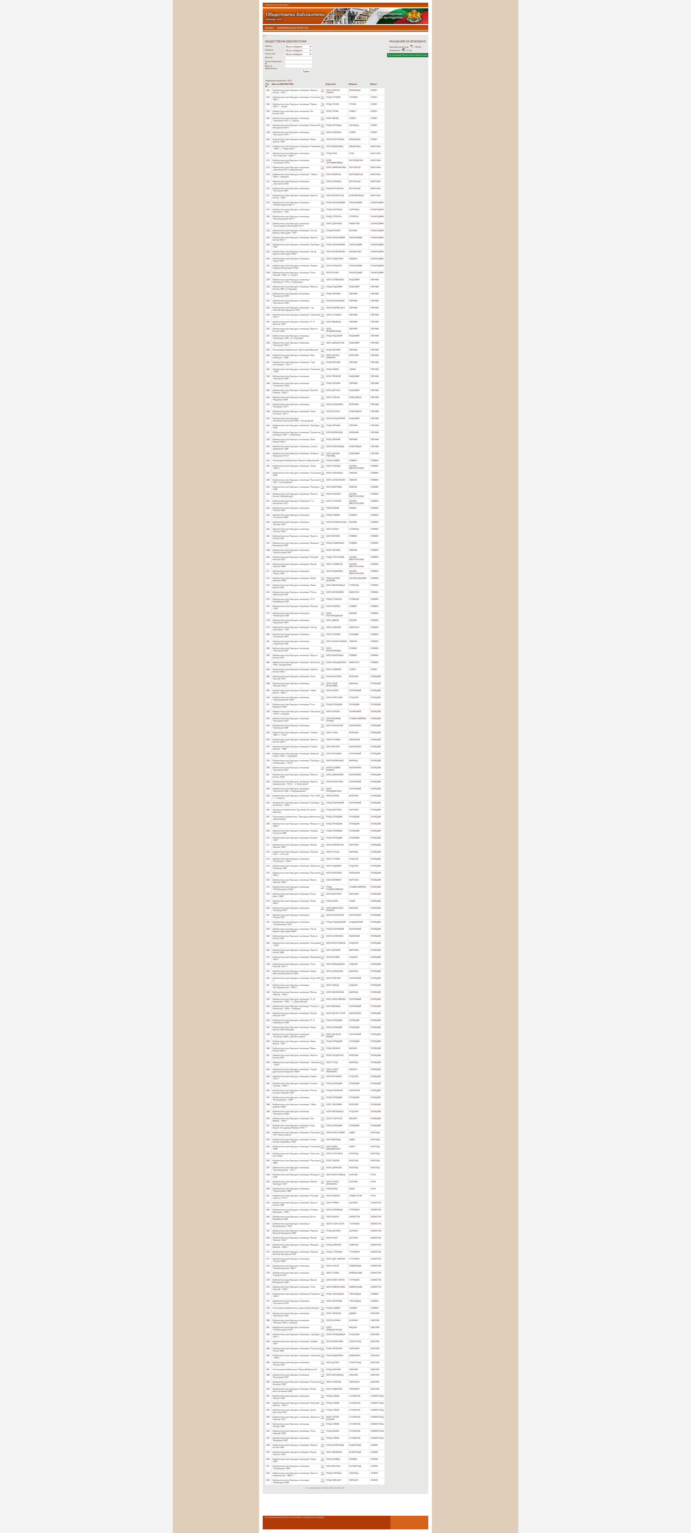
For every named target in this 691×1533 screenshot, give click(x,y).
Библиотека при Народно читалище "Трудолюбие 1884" (291, 1190)
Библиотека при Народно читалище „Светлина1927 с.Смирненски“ (291, 168)
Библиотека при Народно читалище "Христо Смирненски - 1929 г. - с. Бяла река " (295, 783)
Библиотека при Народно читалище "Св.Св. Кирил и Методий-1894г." (295, 930)
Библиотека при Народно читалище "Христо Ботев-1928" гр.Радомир (295, 288)
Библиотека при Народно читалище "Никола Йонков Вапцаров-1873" (295, 1253)
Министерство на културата (288, 1517)
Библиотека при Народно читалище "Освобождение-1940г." (291, 1267)
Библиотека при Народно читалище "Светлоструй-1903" (291, 551)
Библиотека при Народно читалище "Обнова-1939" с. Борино (291, 1321)
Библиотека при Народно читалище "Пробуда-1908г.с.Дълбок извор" (291, 1035)
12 (338, 1488)
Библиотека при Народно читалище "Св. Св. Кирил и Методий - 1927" (295, 231)
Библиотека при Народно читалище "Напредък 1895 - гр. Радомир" (291, 337)
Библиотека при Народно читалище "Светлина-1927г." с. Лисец (291, 119)
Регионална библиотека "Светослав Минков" (296, 350)
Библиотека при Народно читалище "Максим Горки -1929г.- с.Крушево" (296, 754)
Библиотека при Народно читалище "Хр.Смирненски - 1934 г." (291, 986)
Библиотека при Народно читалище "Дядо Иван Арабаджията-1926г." (294, 972)
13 (342, 1488)
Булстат (269, 57)
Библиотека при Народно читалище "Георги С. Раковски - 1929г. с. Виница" (296, 1007)
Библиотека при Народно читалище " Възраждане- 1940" (292, 1225)
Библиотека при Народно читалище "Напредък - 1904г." (291, 860)
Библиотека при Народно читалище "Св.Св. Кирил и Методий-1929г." (295, 252)
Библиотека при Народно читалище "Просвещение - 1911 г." (291, 1168)
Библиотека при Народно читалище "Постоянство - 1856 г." (291, 154)
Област (268, 46)
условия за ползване (313, 1517)
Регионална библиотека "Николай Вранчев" (295, 1369)
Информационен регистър (292, 28)
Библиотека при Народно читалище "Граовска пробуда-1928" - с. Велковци (296, 433)
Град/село (270, 54)
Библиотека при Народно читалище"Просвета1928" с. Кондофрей (293, 419)
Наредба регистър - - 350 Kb (405, 47)
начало (269, 28)
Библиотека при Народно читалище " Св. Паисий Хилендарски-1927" (293, 309)
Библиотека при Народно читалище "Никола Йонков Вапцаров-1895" (295, 1232)
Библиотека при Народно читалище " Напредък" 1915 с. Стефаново (292, 281)
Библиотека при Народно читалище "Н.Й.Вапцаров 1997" (291, 1328)
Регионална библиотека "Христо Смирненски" (296, 460)
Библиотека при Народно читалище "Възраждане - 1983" (291, 1098)
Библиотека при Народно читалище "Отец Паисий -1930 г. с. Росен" (294, 274)
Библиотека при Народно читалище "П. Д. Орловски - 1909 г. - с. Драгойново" (294, 1000)
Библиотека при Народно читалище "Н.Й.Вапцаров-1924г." (291, 888)
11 (335, 1488)
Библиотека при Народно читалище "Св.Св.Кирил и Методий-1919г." (291, 224)
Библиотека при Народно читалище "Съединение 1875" (291, 923)
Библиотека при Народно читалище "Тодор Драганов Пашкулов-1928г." (295, 1070)
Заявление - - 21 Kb (400, 50)
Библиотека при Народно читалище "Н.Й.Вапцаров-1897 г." (291, 203)
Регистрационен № (273, 62)
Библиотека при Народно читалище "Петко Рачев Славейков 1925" (295, 1140)
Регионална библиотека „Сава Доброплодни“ (296, 1308)
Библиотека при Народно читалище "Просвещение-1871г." (291, 217)
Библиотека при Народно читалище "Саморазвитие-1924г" (291, 698)
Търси (306, 71)
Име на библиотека (271, 67)
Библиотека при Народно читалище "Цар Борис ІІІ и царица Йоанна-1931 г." (294, 1126)
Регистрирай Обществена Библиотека (407, 55)
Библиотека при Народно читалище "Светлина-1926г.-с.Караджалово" (291, 790)
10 (331, 1488)
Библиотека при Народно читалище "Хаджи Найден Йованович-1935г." (295, 266)
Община (269, 50)
